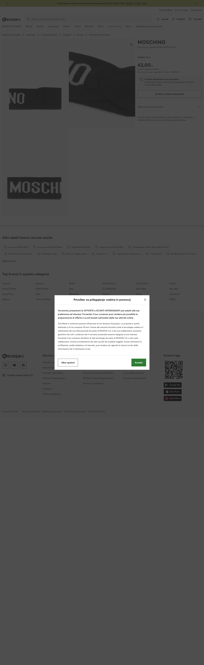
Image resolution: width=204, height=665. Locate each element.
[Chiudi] (145, 299)
